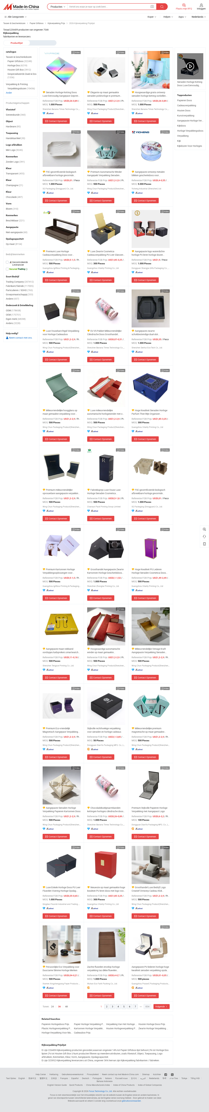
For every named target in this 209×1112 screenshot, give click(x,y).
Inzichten (157, 1074)
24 (52, 1006)
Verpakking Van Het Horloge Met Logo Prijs (121, 1024)
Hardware (13, 126)
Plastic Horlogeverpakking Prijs (57, 1028)
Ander (9, 92)
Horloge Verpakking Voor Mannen (57, 1032)
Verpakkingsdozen (21, 88)
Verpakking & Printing (17, 84)
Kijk (179, 140)
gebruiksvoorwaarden (131, 1100)
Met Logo (14, 149)
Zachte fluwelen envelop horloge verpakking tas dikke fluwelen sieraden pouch (103, 968)
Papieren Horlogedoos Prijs (55, 1024)
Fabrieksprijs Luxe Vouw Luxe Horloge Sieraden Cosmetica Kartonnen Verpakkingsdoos (104, 491)
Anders (13, 323)
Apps (181, 16)
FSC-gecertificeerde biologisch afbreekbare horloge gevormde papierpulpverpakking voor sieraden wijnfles (150, 491)
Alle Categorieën (16, 16)
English (21, 1078)
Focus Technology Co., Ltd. (100, 1091)
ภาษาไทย (174, 1078)
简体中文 (32, 1078)
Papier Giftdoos (20, 61)
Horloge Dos (17, 65)
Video (77, 52)
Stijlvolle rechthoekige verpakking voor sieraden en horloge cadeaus (104, 730)
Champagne (14, 185)
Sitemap (146, 1074)
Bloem (12, 208)
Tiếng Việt (195, 1078)
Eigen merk (16, 318)
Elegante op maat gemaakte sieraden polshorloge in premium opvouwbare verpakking (103, 94)
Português (97, 1078)
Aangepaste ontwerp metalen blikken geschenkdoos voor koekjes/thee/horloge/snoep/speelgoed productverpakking (151, 173)
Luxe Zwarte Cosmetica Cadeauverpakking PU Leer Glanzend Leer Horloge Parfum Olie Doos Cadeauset (106, 253)
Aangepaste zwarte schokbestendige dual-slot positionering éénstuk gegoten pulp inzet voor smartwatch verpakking (149, 332)
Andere (12, 298)
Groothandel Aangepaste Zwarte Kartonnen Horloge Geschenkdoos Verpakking (105, 571)
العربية (143, 1078)
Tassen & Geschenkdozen (19, 56)
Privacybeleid (93, 1074)
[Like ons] (166, 1074)
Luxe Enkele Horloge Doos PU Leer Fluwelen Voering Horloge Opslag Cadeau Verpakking (61, 889)
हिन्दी (164, 1078)
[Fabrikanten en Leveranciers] (21, 6)
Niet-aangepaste (16, 232)
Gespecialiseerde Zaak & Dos (22, 75)
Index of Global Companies (150, 1085)
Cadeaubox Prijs (82, 1032)
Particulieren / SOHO (19, 290)
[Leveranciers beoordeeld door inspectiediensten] (20, 263)
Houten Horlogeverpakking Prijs (121, 1028)
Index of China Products (124, 1085)
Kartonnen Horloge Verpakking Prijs (89, 1028)
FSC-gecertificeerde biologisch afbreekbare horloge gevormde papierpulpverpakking (59, 173)
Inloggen (201, 8)
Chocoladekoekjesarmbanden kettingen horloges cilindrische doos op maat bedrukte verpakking (105, 809)
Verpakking (183, 135)
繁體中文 (44, 1078)
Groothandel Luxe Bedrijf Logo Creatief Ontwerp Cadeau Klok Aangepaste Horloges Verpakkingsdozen (149, 889)
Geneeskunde (16, 114)
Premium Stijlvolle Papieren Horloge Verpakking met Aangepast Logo (149, 809)
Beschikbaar (15, 220)
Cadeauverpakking (186, 105)
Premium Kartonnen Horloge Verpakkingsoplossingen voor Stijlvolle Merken (59, 571)
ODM (13, 310)
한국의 (134, 1078)
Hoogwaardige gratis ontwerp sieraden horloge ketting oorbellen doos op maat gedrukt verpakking (149, 94)
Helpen (166, 16)
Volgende (160, 1006)
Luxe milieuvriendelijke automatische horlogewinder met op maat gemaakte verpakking (105, 412)
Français (64, 1078)
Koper (151, 16)
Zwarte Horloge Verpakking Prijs (153, 1028)
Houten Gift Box (19, 69)
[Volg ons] (172, 1074)
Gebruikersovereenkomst (72, 1074)
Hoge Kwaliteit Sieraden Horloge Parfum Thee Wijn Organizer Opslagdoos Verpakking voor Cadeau (150, 412)
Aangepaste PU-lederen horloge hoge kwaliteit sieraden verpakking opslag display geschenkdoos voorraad (150, 968)
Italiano (108, 1078)
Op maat (14, 244)
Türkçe (184, 1078)
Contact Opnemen (58, 121)
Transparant (15, 173)
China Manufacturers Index (98, 1085)
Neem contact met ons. (20, 337)
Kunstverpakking (185, 115)
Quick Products (76, 1085)
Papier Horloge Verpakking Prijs (89, 1024)
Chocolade (14, 197)
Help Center (41, 1074)
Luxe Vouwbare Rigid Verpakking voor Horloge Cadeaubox (61, 332)
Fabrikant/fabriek (20, 285)
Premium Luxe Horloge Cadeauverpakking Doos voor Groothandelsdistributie (57, 253)
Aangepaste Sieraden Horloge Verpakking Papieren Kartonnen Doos (61, 809)
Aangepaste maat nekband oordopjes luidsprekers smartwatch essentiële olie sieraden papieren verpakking (60, 650)
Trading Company (20, 281)
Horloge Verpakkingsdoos (190, 130)
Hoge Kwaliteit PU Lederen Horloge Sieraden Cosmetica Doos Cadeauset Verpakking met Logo (149, 571)
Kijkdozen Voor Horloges (189, 145)
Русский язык (121, 1078)
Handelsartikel (15, 138)
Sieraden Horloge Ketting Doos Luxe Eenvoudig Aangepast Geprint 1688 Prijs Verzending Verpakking (60, 94)
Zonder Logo (15, 161)
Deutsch (85, 1078)
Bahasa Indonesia (105, 1081)
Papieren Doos (184, 100)
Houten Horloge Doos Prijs (151, 1024)
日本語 (54, 1078)
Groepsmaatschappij (19, 294)
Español (75, 1078)
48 (66, 1006)
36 (59, 1006)
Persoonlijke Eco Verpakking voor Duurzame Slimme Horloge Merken (61, 968)
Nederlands (154, 1078)
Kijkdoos (181, 125)
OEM (13, 314)
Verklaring (53, 1074)
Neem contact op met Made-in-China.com (120, 1074)
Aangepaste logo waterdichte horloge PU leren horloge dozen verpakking (148, 253)
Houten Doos (183, 110)
